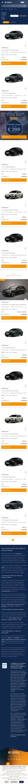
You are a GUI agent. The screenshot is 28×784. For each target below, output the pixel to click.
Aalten (2, 641)
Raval (19, 619)
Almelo (12, 639)
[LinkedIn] (19, 759)
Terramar (15, 619)
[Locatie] (11, 759)
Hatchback (13, 22)
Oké (21, 782)
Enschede (16, 639)
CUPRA (2, 567)
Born (10, 617)
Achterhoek (16, 637)
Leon (19, 617)
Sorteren (24, 15)
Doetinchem (22, 639)
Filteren (6, 22)
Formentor (14, 617)
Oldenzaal (8, 639)
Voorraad (11, 9)
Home (2, 9)
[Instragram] (17, 759)
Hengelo (3, 639)
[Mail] (8, 759)
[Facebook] (14, 759)
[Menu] (2, 2)
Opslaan (14, 15)
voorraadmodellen (5, 591)
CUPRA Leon (18, 553)
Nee (6, 782)
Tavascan (10, 619)
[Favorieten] (25, 2)
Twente (9, 637)
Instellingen (14, 782)
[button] (26, 540)
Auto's (6, 9)
